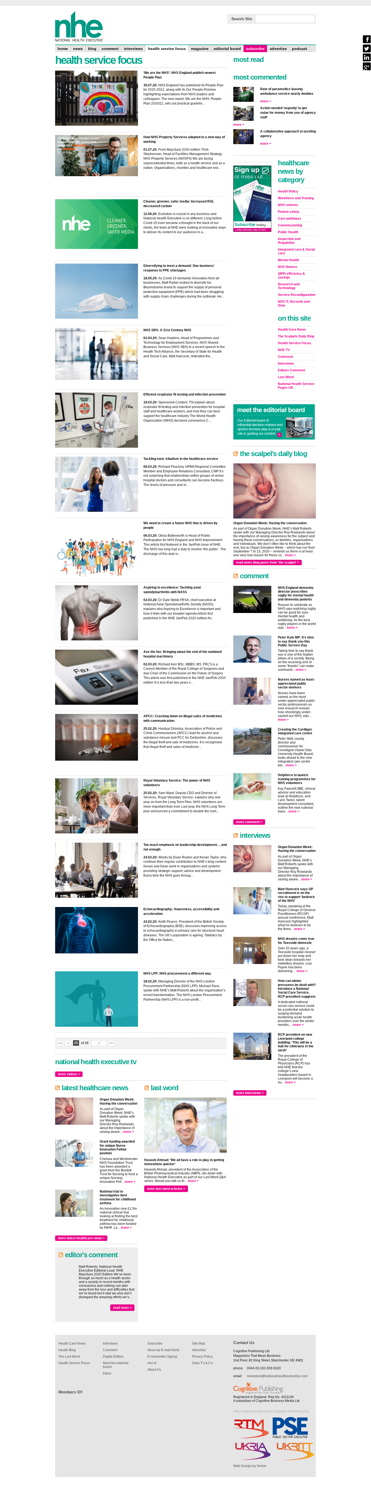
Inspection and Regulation (289, 241)
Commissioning (290, 225)
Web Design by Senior (249, 1466)
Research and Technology (289, 286)
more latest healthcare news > (81, 1238)
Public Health (288, 232)
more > (128, 1132)
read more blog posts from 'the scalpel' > (267, 562)
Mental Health (288, 260)
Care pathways (289, 218)
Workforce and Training (296, 198)
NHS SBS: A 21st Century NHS (167, 330)
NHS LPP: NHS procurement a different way (177, 973)
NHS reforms (288, 205)
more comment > (249, 822)
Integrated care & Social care (296, 251)
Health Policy (288, 191)
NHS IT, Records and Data (294, 303)
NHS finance (287, 267)
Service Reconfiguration (296, 295)
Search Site (241, 19)
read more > (122, 1308)
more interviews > (250, 1093)
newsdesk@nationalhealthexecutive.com (277, 1376)
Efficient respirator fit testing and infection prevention (184, 394)
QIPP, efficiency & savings (291, 275)
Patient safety (288, 212)
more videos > (69, 1074)
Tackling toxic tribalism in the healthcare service (180, 459)
